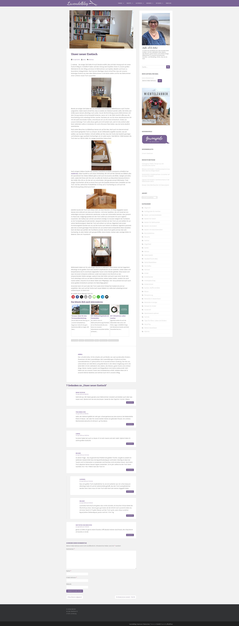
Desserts (147, 237)
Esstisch (81, 340)
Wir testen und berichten (84, 525)
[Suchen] (168, 66)
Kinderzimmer (148, 284)
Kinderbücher (148, 277)
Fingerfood (147, 244)
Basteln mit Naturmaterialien (153, 229)
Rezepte (129, 3)
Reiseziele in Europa (150, 302)
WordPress (170, 624)
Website (68, 584)
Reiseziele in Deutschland (152, 299)
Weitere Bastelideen (150, 328)
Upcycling (147, 324)
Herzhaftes (147, 266)
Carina (78, 434)
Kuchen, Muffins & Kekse (152, 288)
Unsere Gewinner (147, 153)
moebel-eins (74, 173)
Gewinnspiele (148, 255)
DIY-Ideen (158, 3)
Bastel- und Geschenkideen (153, 215)
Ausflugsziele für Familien (152, 211)
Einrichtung (75, 340)
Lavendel (82, 479)
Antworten (130, 402)
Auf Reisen (139, 3)
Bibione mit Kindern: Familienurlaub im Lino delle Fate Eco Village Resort (156, 170)
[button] (73, 296)
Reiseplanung (148, 295)
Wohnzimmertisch (113, 340)
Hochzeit (147, 269)
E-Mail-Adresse (71, 577)
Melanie (78, 453)
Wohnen (148, 3)
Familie (120, 3)
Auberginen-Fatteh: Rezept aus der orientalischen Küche (153, 164)
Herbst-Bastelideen (150, 262)
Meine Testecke (80, 392)
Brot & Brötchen (149, 233)
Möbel (96, 340)
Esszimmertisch (89, 340)
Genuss (146, 251)
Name (68, 571)
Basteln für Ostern (150, 219)
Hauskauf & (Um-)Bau (151, 259)
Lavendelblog (132, 624)
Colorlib (158, 624)
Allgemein (147, 208)
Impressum (140, 624)
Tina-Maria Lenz (81, 412)
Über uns (168, 3)
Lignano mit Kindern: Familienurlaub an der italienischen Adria (155, 180)
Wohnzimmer (103, 340)
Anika (84, 59)
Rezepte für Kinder (150, 306)
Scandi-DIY (147, 310)
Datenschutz (146, 624)
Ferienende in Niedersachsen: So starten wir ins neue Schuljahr (156, 175)
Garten (146, 248)
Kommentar (70, 549)
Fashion (146, 240)
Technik (146, 317)
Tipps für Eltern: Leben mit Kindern (155, 320)
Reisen (146, 291)
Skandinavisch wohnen (151, 313)
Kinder (146, 273)
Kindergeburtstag (149, 280)
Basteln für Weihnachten (152, 222)
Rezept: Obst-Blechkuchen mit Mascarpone (155, 185)
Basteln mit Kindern (150, 226)
